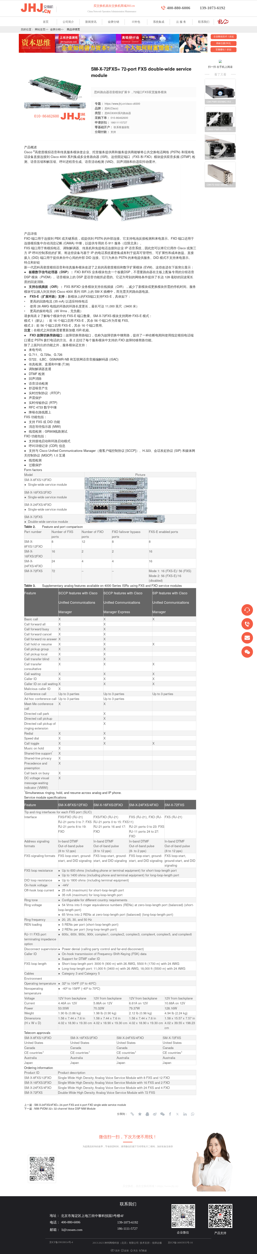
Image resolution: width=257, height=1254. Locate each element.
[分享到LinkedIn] (185, 1114)
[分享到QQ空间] (140, 1114)
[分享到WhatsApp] (192, 1114)
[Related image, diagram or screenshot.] (116, 482)
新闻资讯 (91, 21)
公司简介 (68, 21)
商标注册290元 (223, 43)
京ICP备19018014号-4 (61, 1242)
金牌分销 (113, 21)
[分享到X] (177, 1114)
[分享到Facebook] (170, 1114)
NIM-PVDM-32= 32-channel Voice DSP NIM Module (65, 1108)
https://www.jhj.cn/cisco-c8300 (122, 103)
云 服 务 (181, 21)
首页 (46, 21)
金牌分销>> (57, 29)
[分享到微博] (155, 1114)
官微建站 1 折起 (223, 49)
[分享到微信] (162, 1114)
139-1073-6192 (212, 7)
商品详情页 (73, 29)
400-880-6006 (178, 7)
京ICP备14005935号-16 (180, 1242)
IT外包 (136, 21)
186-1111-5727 (127, 1228)
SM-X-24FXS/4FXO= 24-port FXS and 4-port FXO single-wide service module (80, 1105)
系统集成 (158, 21)
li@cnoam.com (102, 1186)
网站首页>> (41, 29)
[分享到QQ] (147, 1114)
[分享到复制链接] (132, 1114)
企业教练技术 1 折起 (224, 36)
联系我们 (203, 21)
